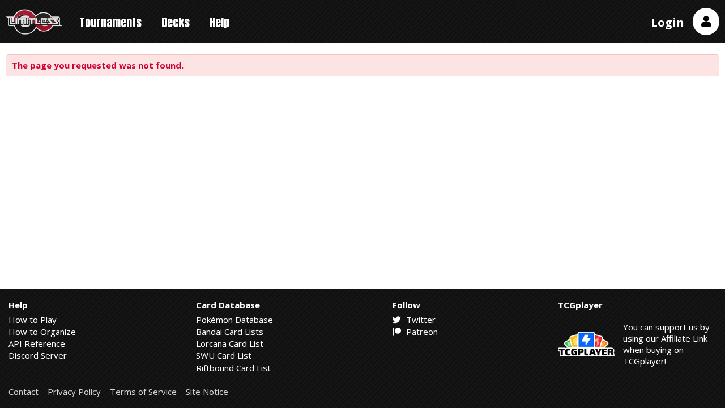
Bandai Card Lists (229, 331)
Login (667, 22)
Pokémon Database (234, 319)
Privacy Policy (74, 392)
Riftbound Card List (233, 367)
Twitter (420, 319)
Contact (23, 392)
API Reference (36, 343)
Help (219, 22)
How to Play (32, 319)
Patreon (421, 331)
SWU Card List (223, 355)
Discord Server (37, 355)
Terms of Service (143, 392)
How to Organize (42, 331)
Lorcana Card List (229, 343)
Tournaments (110, 22)
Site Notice (207, 392)
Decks (175, 22)
